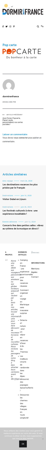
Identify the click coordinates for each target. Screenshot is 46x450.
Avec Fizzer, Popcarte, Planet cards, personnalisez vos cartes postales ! (13, 119)
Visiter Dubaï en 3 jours (14, 199)
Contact (34, 277)
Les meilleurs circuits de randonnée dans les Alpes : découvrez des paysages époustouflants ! (23, 373)
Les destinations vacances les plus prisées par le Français (20, 186)
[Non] (43, 439)
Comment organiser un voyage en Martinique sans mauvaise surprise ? (23, 303)
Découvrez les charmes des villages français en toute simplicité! (23, 406)
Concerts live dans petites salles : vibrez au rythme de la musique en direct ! (23, 227)
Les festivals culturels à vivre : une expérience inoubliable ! (20, 212)
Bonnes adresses (10, 222)
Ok (23, 444)
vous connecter (21, 138)
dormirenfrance (11, 96)
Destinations (8, 195)
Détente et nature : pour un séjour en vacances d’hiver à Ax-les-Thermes (23, 336)
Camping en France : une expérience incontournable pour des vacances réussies (23, 273)
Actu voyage (8, 181)
